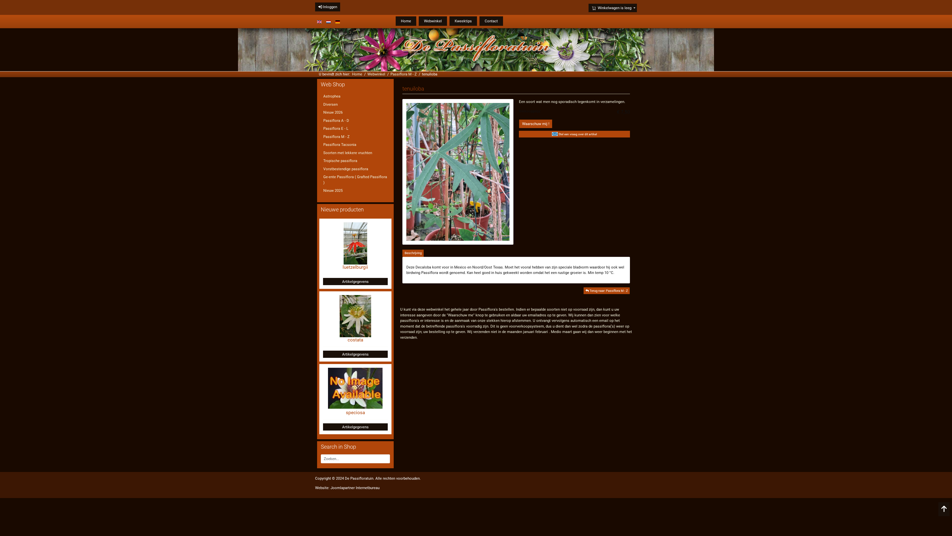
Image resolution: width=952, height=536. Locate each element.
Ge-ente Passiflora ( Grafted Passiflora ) (355, 180)
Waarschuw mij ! (535, 124)
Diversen (330, 104)
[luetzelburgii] (355, 243)
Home (406, 21)
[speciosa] (355, 388)
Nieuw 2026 (333, 112)
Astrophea (331, 96)
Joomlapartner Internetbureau (355, 488)
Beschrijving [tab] (413, 253)
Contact (491, 21)
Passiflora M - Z (336, 136)
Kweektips (463, 21)
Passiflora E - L (335, 128)
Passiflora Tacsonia (339, 144)
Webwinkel (433, 21)
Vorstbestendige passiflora (345, 169)
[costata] (355, 316)
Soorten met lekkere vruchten (347, 153)
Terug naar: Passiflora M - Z (608, 291)
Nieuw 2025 (333, 190)
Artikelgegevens (355, 281)
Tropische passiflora (340, 161)
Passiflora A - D (336, 120)
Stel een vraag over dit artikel (578, 134)
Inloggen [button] (329, 7)
